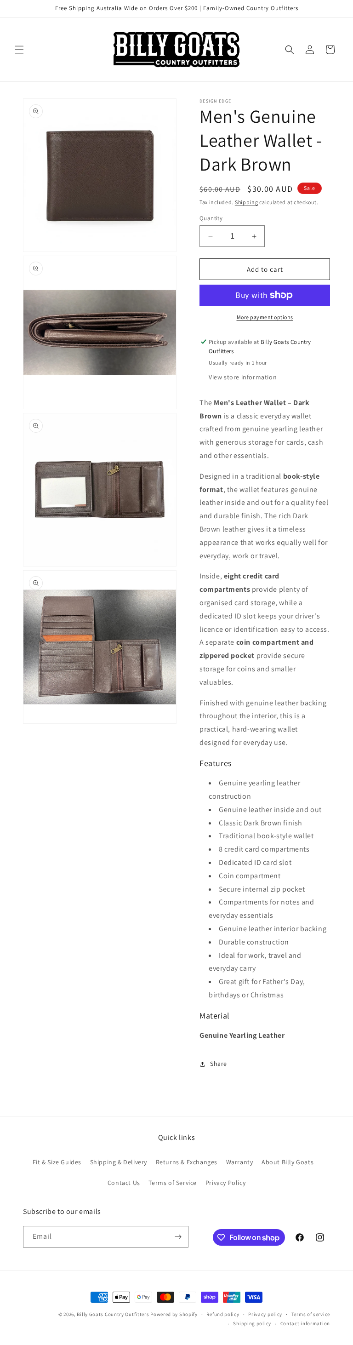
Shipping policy (252, 1323)
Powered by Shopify (174, 1314)
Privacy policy (265, 1314)
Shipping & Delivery (118, 1162)
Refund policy (222, 1314)
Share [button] (218, 1063)
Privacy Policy (225, 1183)
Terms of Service (172, 1183)
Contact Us (124, 1183)
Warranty (239, 1162)
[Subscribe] (178, 1237)
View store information (243, 377)
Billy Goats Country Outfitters (113, 1314)
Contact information (305, 1323)
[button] (19, 50)
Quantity (210, 218)
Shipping (246, 202)
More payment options (265, 317)
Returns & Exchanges (186, 1162)
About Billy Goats (287, 1162)
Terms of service (310, 1314)
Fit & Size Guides (57, 1162)
